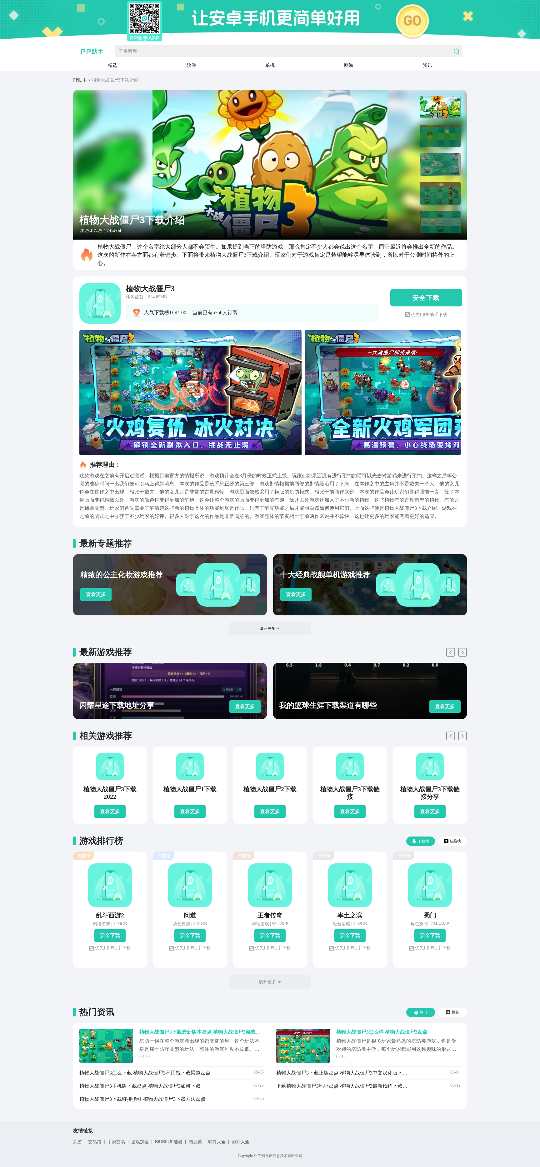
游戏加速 (140, 1141)
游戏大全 (240, 1141)
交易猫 (94, 1141)
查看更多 (96, 594)
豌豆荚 (195, 1141)
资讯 (427, 65)
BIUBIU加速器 (168, 1141)
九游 (77, 1141)
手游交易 (116, 1141)
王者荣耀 (127, 51)
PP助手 (80, 80)
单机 (270, 65)
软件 (191, 65)
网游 (348, 65)
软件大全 (217, 1141)
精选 (112, 65)
